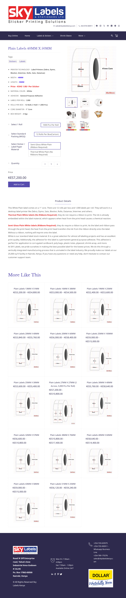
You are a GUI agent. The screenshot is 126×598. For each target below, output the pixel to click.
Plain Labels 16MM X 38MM (63, 288)
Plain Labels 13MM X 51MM (26, 288)
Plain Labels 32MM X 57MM (26, 435)
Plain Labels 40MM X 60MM (99, 435)
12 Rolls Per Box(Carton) (47, 134)
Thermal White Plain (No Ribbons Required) (41, 153)
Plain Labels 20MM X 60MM (63, 333)
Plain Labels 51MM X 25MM (63, 484)
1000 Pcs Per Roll (51, 125)
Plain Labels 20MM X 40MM (26, 333)
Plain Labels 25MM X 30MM (26, 382)
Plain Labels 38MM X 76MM (63, 435)
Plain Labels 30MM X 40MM (99, 382)
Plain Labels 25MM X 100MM (99, 333)
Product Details (63, 200)
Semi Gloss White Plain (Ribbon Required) (41, 146)
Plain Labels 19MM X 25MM (99, 288)
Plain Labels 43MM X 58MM (26, 484)
